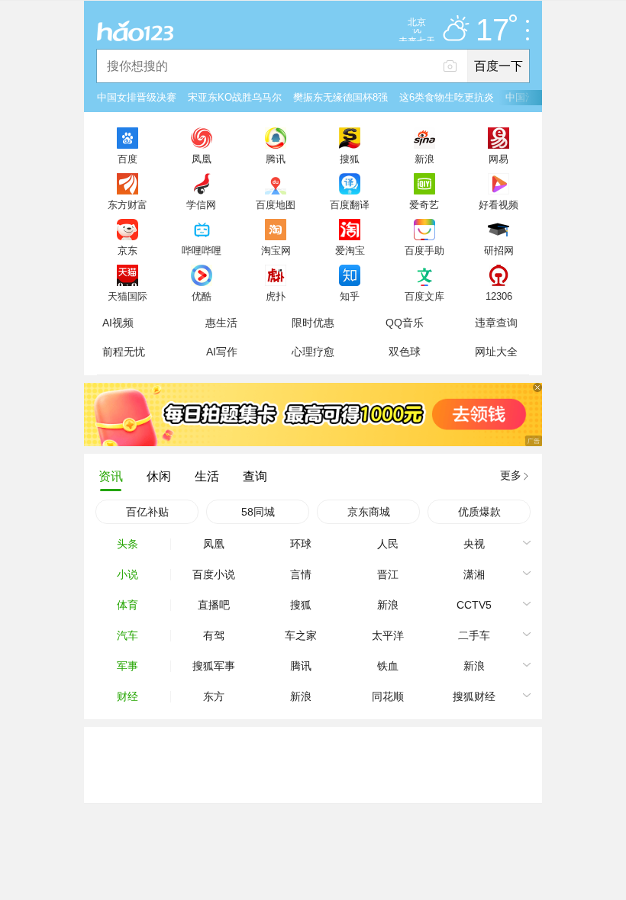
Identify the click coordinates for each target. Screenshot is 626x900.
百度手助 (424, 250)
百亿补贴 (147, 512)
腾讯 (276, 158)
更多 (510, 475)
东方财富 (127, 204)
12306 (499, 296)
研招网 (499, 250)
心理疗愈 (313, 352)
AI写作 (221, 352)
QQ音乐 (405, 323)
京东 (127, 250)
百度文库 (424, 296)
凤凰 (201, 158)
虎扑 (276, 296)
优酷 (201, 296)
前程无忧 (123, 352)
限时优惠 (313, 323)
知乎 (350, 296)
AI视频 (118, 323)
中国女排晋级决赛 (136, 97)
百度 (127, 158)
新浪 (424, 158)
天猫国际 (127, 296)
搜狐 (350, 158)
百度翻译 (349, 204)
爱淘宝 (350, 250)
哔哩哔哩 (201, 250)
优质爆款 (479, 512)
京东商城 (368, 512)
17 (492, 30)
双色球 (405, 352)
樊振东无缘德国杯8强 (340, 97)
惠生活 (221, 323)
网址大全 (496, 352)
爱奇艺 (424, 204)
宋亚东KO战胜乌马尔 (235, 97)
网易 (498, 158)
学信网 (201, 204)
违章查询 (496, 323)
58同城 (258, 512)
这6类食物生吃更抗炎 (446, 97)
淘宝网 (276, 250)
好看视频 (498, 204)
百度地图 (275, 204)
